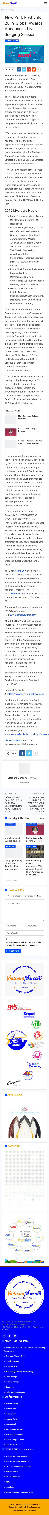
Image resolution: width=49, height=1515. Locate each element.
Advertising (10, 824)
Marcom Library (12, 1404)
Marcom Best (11, 1414)
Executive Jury (18, 593)
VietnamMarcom (12, 740)
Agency (8, 40)
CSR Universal (11, 1445)
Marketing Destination (14, 1434)
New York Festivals (13, 1477)
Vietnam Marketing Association (18, 1456)
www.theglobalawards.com (22, 614)
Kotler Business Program (15, 1392)
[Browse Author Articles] (24, 768)
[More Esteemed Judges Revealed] (10, 419)
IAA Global (10, 1487)
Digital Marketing (12, 1361)
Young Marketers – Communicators (19, 1492)
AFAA (8, 1482)
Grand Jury (20, 570)
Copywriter (10, 1387)
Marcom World (11, 1419)
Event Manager (11, 1377)
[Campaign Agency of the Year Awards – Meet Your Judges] (10, 444)
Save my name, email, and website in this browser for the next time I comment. (23, 943)
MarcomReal (11, 1424)
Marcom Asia (11, 1409)
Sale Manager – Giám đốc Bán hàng (19, 1372)
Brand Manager (11, 1366)
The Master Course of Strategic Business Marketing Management (24, 1349)
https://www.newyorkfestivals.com (26, 694)
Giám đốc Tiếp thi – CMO (15, 1356)
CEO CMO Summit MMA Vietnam (18, 1467)
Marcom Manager (12, 1382)
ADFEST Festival (12, 1472)
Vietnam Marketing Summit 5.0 (17, 1461)
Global (16, 40)
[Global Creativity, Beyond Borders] (10, 431)
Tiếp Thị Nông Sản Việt (14, 1429)
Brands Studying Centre (15, 1440)
